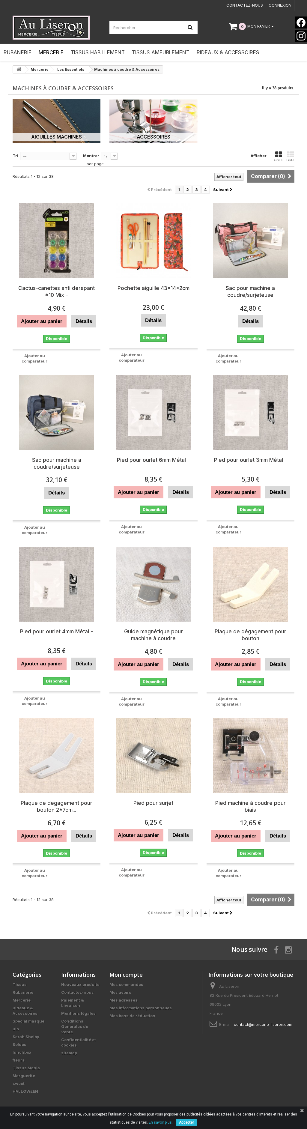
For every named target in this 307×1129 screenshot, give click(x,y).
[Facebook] (301, 22)
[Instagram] (301, 36)
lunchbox (22, 1052)
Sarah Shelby (26, 1036)
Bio (16, 1028)
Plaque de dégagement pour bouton (250, 635)
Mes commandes (126, 984)
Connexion (280, 5)
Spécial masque (28, 1021)
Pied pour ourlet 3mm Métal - (250, 460)
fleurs (19, 1060)
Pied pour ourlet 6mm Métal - (153, 460)
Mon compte (126, 974)
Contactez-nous (244, 5)
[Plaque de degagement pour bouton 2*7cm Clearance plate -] (56, 755)
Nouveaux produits (80, 984)
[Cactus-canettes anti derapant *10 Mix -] (56, 240)
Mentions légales (78, 1013)
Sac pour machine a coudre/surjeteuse (250, 291)
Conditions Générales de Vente (74, 1026)
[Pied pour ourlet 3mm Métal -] (250, 412)
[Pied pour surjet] (153, 755)
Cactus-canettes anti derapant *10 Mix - (56, 291)
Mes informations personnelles (140, 1007)
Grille (278, 160)
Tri (15, 155)
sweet (19, 1083)
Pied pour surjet (153, 803)
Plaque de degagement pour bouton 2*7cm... (56, 806)
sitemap (69, 1052)
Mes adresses (123, 1000)
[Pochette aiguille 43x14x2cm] (153, 240)
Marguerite (24, 1075)
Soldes (19, 1044)
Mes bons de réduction (132, 1015)
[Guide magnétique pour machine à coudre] (153, 584)
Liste (290, 160)
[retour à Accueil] (19, 69)
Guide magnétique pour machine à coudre (153, 635)
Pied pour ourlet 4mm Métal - (56, 632)
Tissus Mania (26, 1067)
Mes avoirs (120, 992)
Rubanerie (23, 992)
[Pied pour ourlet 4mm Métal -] (56, 584)
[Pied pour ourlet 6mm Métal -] (153, 412)
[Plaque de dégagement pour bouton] (250, 584)
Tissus (20, 984)
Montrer (91, 155)
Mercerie (22, 1000)
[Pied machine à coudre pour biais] (250, 755)
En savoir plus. (161, 1122)
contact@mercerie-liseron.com (263, 1024)
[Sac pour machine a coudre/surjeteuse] (250, 240)
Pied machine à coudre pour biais (250, 806)
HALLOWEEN (25, 1091)
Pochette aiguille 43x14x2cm (153, 288)
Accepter (186, 1122)
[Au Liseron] (56, 28)
